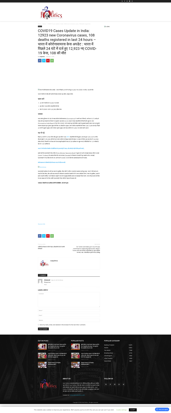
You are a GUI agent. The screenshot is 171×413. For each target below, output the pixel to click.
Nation (44, 24)
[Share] (132, 1)
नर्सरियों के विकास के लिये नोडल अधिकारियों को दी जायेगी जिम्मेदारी (51, 247)
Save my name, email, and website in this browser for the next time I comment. (63, 324)
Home (39, 24)
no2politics (42, 56)
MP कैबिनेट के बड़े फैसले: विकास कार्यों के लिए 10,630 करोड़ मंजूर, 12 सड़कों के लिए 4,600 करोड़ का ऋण (57, 346)
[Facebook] (125, 1)
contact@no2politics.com (77, 395)
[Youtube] (130, 1)
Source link (41, 224)
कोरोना (68, 137)
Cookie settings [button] (121, 410)
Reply (45, 284)
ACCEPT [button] (132, 410)
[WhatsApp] (52, 60)
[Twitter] (122, 1)
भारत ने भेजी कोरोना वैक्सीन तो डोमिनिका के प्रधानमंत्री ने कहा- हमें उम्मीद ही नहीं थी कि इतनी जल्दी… (61, 148)
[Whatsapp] (119, 384)
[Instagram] (127, 1)
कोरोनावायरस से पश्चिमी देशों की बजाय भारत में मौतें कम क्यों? (52, 162)
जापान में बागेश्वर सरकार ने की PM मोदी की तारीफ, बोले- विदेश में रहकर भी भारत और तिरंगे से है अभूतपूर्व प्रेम (57, 355)
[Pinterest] (48, 60)
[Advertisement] (99, 12)
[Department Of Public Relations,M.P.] (42, 365)
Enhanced (47, 280)
